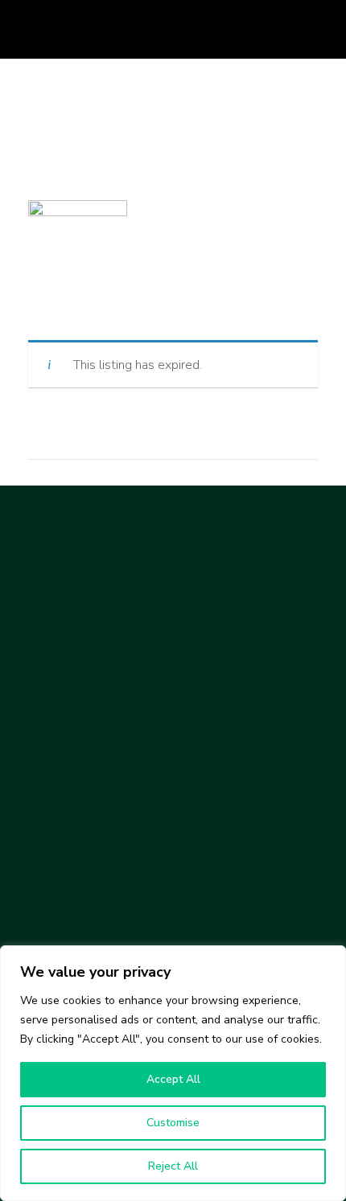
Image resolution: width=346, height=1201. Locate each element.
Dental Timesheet (77, 822)
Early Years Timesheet (88, 840)
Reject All (173, 1166)
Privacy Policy (65, 943)
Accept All (173, 1079)
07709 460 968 (138, 16)
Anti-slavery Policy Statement (109, 888)
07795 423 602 (160, 46)
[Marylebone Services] (95, 571)
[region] (173, 1073)
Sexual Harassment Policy (99, 907)
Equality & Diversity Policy (98, 924)
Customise (173, 1122)
